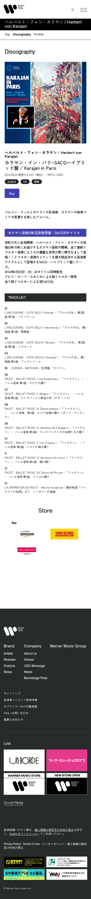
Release (10, 659)
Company (32, 646)
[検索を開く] (73, 10)
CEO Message (34, 666)
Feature (9, 666)
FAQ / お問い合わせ (16, 713)
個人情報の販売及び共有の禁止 (54, 830)
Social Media (13, 802)
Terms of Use (31, 844)
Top (7, 34)
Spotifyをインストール (23, 834)
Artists (8, 653)
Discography (22, 34)
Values (29, 659)
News (8, 672)
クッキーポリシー (53, 844)
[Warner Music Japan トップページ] (14, 9)
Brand (9, 646)
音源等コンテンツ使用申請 (20, 700)
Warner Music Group (68, 646)
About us (30, 653)
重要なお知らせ (13, 719)
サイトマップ (12, 693)
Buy (12, 193)
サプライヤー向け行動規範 (20, 706)
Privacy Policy (12, 844)
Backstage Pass (35, 678)
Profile (38, 34)
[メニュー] (83, 10)
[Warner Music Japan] (14, 631)
